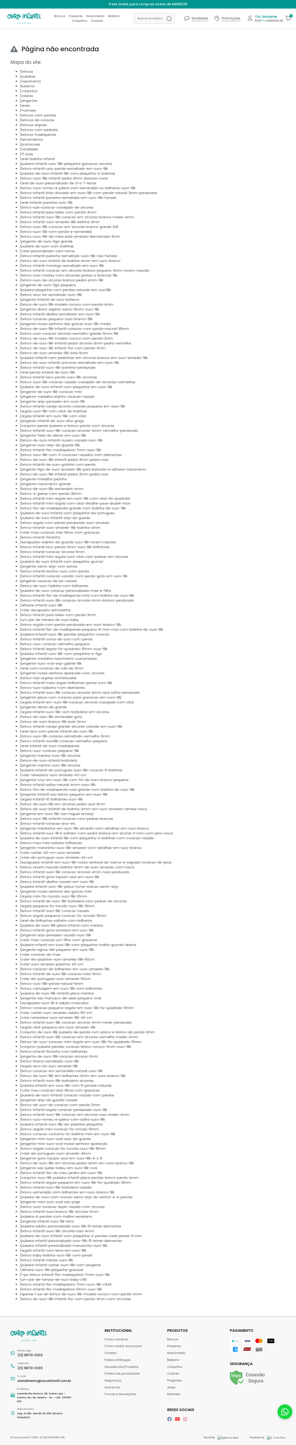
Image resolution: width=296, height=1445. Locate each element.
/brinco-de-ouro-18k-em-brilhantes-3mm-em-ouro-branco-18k (73, 1076)
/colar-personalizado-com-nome (47, 251)
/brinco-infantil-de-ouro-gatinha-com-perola (58, 464)
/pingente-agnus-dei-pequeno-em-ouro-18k (57, 949)
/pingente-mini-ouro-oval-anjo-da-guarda (55, 1139)
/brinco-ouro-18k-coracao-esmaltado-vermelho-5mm (65, 736)
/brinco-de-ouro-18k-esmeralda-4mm (51, 489)
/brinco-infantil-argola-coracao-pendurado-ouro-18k (63, 1109)
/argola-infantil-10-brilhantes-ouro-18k (51, 799)
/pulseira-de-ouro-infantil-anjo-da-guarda (55, 518)
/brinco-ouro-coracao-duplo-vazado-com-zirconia (62, 1207)
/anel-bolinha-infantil (37, 159)
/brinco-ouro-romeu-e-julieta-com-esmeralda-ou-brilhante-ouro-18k (78, 188)
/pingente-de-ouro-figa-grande (46, 241)
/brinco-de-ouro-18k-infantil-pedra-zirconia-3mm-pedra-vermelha (75, 343)
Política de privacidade (122, 1373)
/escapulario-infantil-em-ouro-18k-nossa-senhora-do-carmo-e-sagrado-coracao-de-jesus (96, 862)
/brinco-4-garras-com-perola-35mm (51, 493)
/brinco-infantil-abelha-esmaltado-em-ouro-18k (60, 314)
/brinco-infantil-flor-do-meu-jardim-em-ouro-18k (61, 1173)
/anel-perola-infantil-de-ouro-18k (47, 372)
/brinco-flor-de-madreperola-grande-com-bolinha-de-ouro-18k (73, 508)
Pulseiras (76, 16)
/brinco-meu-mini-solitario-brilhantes (51, 843)
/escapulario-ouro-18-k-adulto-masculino (54, 1003)
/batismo (27, 86)
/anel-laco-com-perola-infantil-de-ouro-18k (56, 731)
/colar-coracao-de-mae (40, 954)
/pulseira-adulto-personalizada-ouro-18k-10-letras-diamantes (70, 1226)
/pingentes (28, 100)
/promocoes (30, 144)
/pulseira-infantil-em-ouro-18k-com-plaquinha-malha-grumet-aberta (78, 945)
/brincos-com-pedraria (39, 130)
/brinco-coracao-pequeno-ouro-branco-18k (56, 319)
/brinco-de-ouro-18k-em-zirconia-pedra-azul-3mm (62, 804)
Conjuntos (79, 20)
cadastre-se (274, 20)
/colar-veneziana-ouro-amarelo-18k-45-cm (56, 1017)
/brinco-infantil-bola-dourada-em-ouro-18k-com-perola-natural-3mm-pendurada (88, 193)
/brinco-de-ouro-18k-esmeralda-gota (51, 717)
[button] (265, 18)
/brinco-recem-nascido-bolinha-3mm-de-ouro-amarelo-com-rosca (77, 867)
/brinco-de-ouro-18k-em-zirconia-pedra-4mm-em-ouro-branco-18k (77, 1163)
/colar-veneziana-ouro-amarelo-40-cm (53, 775)
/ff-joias (26, 154)
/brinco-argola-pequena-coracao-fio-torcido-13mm (63, 915)
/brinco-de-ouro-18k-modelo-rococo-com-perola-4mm (67, 304)
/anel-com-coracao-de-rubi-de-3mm (52, 668)
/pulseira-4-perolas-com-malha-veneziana (56, 1216)
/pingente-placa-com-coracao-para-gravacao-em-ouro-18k (70, 697)
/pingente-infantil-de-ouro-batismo (49, 299)
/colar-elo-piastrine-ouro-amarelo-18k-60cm (57, 959)
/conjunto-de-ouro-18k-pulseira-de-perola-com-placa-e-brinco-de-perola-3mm (87, 1032)
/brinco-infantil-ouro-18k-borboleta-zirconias (57, 1080)
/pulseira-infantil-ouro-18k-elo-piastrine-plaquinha (61, 1124)
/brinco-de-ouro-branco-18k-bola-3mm (53, 721)
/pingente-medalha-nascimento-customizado (58, 658)
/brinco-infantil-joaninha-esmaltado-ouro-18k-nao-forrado (68, 256)
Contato (111, 1353)
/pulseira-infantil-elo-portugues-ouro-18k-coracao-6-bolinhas (71, 770)
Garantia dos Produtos (122, 1367)
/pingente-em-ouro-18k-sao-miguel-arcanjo (57, 814)
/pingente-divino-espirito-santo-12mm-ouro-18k (59, 309)
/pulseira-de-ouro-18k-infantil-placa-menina (57, 993)
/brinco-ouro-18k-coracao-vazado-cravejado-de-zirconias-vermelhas (77, 382)
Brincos (59, 16)
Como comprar (116, 1339)
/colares (26, 96)
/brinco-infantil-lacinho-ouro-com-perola (54, 571)
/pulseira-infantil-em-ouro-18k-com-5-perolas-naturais (66, 1085)
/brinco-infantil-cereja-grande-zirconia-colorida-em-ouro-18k (71, 726)
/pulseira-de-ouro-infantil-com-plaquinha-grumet (61, 561)
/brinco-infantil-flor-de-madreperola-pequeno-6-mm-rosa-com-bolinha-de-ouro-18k (91, 629)
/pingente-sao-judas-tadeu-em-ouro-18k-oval (58, 1168)
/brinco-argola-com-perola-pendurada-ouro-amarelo (64, 522)
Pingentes (174, 1380)
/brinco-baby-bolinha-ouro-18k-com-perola (56, 1255)
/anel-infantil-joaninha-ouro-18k (46, 202)
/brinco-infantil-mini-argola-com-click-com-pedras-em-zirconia (74, 556)
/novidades (29, 149)
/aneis (25, 105)
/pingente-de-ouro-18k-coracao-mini (51, 391)
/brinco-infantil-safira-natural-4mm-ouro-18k (58, 784)
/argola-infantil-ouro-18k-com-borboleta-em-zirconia (64, 712)
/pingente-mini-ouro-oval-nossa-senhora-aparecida (63, 1143)
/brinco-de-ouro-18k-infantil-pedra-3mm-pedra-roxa (64, 474)
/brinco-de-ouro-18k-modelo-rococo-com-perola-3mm (66, 338)
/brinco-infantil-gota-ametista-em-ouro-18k (57, 930)
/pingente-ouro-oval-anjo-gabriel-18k (51, 663)
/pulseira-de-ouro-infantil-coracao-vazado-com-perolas (67, 1095)
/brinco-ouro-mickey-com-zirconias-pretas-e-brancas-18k (68, 275)
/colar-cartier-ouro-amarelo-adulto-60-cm (56, 1012)
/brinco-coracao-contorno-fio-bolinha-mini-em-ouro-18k (67, 1134)
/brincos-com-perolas (38, 115)
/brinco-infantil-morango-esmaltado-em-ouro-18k (62, 265)
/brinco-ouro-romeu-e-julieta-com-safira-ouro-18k (62, 1119)
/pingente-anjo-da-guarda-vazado (49, 1100)
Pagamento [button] (241, 1330)
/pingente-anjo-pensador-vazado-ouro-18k (55, 935)
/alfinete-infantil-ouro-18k (41, 605)
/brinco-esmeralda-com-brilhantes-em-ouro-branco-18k (67, 1192)
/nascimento (30, 81)
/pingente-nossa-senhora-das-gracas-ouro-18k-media (65, 324)
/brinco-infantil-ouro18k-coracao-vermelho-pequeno (64, 741)
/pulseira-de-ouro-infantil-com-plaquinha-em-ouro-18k (66, 387)
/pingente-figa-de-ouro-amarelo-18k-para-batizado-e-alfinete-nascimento (83, 469)
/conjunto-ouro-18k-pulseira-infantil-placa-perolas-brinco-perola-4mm (79, 1177)
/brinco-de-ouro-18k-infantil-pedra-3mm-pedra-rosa (64, 459)
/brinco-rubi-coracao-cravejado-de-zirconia (56, 207)
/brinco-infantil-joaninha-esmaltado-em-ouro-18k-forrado (68, 197)
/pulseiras (27, 76)
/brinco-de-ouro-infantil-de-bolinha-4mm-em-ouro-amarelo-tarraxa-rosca (83, 809)
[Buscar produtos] (169, 19)
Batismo (114, 16)
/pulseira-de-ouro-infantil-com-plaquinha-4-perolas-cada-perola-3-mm (81, 1236)
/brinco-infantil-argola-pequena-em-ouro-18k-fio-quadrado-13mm (75, 1182)
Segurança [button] (241, 1363)
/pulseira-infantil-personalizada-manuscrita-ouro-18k (63, 1245)
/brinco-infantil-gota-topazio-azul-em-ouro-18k (59, 877)
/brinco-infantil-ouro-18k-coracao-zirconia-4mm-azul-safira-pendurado (80, 692)
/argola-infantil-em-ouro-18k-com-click (53, 416)
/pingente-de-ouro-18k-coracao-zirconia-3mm (59, 1056)
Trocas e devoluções (120, 1394)
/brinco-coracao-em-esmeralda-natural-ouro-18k (61, 1071)
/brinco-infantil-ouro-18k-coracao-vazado (54, 911)
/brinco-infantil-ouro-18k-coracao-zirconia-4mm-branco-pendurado (77, 600)
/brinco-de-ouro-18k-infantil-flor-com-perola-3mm (62, 348)
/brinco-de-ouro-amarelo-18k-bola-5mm (54, 353)
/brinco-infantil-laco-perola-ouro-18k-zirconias (58, 377)
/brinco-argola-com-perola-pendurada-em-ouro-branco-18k (70, 624)
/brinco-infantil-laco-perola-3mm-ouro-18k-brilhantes (64, 547)
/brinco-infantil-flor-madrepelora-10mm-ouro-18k (61, 1289)
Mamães (174, 1394)
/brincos (26, 71)
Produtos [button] (178, 1330)
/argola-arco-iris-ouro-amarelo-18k (49, 1066)
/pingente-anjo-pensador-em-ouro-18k (52, 401)
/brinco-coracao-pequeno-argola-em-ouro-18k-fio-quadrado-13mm (77, 1008)
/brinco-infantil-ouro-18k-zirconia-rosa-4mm (57, 1231)
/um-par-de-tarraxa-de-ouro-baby (49, 620)
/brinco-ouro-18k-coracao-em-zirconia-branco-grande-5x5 (69, 227)
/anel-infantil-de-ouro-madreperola (49, 746)
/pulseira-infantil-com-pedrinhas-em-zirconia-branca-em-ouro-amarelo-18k (84, 358)
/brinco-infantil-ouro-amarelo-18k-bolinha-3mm (60, 222)
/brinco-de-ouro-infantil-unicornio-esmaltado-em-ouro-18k (69, 362)
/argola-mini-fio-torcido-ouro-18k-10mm (53, 896)
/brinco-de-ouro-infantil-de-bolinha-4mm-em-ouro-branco (70, 261)
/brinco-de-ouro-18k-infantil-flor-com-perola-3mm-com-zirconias (75, 1299)
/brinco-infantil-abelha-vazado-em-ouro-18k (57, 881)
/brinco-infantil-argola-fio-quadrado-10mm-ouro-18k (64, 649)
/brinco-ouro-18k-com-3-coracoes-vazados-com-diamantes (71, 455)
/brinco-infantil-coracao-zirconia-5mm (52, 552)
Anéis (171, 1387)
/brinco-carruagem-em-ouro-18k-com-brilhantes (61, 988)
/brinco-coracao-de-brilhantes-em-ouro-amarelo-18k (64, 969)
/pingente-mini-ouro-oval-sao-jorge (50, 1202)
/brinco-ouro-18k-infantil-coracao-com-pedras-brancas (66, 818)
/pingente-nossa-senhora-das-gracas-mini (56, 891)
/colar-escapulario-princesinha (45, 610)
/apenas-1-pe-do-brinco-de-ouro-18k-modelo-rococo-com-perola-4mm (81, 1294)
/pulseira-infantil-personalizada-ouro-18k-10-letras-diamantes (71, 1240)
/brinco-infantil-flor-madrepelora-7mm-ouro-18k (60, 450)
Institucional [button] (119, 1330)
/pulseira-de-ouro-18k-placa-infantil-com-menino (61, 925)
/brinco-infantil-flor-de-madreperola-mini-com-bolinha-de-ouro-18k (77, 595)
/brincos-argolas (33, 125)
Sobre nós (112, 1387)
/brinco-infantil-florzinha (40, 537)
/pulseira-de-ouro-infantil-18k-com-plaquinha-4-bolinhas (67, 173)
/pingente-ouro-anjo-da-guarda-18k (50, 445)
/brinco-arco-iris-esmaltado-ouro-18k (51, 294)
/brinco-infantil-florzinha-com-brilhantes (53, 1051)
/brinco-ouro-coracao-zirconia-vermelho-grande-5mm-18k (69, 333)
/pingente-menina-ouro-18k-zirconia (50, 755)
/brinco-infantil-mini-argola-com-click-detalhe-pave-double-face (75, 503)
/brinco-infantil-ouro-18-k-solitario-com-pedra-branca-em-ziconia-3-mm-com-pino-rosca (96, 833)
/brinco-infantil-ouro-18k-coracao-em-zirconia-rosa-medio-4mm (75, 1114)
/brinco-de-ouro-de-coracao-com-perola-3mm (60, 1105)
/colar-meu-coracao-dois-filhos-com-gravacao (60, 1090)
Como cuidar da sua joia (123, 1346)
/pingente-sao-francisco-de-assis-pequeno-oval (60, 998)
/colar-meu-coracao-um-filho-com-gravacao (58, 940)
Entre (258, 20)
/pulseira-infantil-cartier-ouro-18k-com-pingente (60, 1265)
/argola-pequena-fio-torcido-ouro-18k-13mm (57, 906)
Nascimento (95, 16)
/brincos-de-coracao (37, 120)
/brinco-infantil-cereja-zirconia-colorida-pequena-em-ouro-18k (72, 406)
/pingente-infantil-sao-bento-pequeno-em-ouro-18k (64, 794)
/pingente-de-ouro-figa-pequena (48, 285)
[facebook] (170, 1419)
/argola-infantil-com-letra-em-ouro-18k (53, 1250)
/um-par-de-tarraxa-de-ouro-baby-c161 (53, 1279)
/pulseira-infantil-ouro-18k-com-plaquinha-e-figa (61, 653)
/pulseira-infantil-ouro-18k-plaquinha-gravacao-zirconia (66, 163)
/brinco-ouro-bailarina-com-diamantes (52, 687)
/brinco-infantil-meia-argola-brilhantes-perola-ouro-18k (66, 683)
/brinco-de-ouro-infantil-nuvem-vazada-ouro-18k (61, 440)
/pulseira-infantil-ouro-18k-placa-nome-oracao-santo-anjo (69, 886)
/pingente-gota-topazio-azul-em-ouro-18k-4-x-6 (61, 1158)
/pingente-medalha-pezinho (43, 479)
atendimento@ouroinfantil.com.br (44, 1378)
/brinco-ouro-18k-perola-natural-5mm (51, 983)
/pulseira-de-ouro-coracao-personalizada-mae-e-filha (65, 590)
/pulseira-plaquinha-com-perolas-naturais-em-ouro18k (65, 290)
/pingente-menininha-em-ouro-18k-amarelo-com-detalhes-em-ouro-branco (84, 828)
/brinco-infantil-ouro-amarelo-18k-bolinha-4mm (60, 527)
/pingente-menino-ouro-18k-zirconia (50, 765)
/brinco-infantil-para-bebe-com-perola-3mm (58, 615)
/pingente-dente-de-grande (43, 707)
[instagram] (185, 1419)
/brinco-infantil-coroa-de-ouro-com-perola (56, 639)
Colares (97, 20)
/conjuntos (28, 91)
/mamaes (28, 110)
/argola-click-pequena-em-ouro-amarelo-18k (58, 1027)
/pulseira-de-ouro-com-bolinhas (47, 246)
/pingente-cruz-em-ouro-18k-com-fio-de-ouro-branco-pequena (74, 780)
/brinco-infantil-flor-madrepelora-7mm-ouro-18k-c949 (65, 1284)
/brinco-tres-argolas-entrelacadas (48, 678)
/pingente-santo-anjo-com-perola (48, 566)
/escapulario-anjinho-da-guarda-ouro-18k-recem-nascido (68, 542)
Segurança (113, 1380)
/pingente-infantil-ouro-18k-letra (47, 1221)
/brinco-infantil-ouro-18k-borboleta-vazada (55, 1187)
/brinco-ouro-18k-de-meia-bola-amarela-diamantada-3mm (70, 236)
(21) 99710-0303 (30, 1353)
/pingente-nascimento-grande (45, 484)
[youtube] (178, 1419)
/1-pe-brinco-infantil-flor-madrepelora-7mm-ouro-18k (65, 1274)
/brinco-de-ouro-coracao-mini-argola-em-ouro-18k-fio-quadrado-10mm (81, 1042)
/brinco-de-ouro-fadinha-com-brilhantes (54, 586)
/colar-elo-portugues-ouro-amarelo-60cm (55, 979)
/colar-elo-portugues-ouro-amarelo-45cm (55, 1153)
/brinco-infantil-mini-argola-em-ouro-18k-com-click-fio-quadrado (75, 498)
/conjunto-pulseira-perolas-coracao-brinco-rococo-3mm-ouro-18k (75, 1046)
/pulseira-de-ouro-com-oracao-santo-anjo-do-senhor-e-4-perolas (76, 1197)
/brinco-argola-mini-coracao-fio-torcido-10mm (59, 1129)
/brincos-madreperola (38, 134)
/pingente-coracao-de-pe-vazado (48, 581)
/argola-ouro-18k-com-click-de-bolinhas (53, 411)
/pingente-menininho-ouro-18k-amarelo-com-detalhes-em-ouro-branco (81, 848)
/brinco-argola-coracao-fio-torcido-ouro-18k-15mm (63, 1148)
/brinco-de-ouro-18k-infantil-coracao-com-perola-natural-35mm (74, 328)
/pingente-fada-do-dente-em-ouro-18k (53, 435)
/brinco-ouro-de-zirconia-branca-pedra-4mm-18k (61, 280)
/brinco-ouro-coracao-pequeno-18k (49, 750)
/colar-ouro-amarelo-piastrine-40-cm (51, 964)
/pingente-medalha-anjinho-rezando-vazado (57, 396)
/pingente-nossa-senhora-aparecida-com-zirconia (62, 673)
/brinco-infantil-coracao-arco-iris (47, 823)
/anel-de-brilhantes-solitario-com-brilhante (56, 920)
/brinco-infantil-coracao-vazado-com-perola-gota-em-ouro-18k (74, 576)
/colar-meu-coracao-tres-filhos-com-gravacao (60, 532)
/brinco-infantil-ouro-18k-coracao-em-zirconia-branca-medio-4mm (77, 217)
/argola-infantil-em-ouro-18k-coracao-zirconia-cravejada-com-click (77, 702)
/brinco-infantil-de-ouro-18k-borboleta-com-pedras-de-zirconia (73, 901)
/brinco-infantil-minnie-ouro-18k (46, 1260)
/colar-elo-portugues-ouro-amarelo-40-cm (56, 857)
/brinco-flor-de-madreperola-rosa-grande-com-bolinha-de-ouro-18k (77, 789)
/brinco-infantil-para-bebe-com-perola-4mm (58, 212)
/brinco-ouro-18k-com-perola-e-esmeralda (56, 231)
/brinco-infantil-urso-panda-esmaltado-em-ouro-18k (64, 168)
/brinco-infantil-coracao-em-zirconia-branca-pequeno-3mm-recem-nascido (84, 270)
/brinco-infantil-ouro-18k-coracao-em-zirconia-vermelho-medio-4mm (79, 1037)
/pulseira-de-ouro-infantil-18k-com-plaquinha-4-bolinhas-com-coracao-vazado (87, 838)
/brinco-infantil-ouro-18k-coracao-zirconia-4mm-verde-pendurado (76, 1022)
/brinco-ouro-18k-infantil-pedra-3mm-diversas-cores (64, 178)
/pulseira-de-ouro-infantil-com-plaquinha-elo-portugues (67, 513)
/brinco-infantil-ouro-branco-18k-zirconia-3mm (59, 1211)
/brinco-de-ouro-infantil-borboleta (48, 760)
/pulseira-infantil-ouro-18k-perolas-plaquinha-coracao (64, 634)
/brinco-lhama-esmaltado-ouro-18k (49, 1061)
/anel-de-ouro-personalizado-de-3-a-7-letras (58, 183)
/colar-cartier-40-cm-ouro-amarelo (50, 852)
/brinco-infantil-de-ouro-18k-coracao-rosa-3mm (60, 974)
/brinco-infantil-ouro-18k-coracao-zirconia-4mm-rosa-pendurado (75, 872)
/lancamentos (31, 139)
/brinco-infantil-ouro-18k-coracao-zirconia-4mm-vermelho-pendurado (79, 430)
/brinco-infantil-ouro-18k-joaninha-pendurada (58, 367)
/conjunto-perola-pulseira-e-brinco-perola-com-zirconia (67, 425)
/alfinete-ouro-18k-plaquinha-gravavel (51, 1270)
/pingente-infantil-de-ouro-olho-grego (52, 421)
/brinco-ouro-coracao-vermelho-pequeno (55, 644)
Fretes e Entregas (117, 1360)
